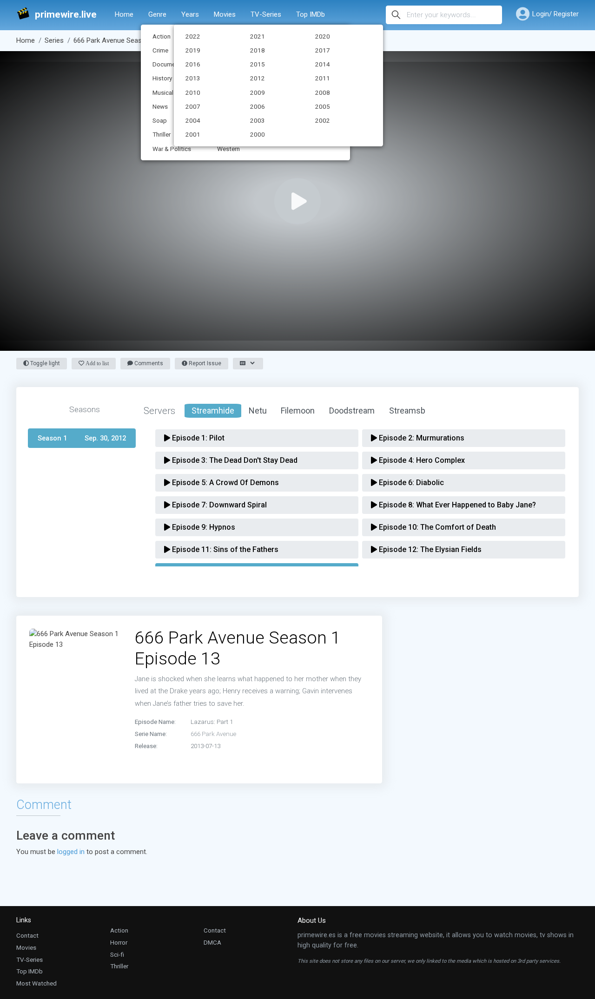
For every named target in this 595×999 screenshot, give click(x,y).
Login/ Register (555, 14)
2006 (257, 106)
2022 (192, 36)
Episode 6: (410, 482)
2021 (257, 36)
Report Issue (204, 363)
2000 (257, 134)
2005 (322, 106)
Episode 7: (218, 504)
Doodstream (352, 410)
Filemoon (298, 410)
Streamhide (213, 410)
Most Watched (36, 983)
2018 (257, 50)
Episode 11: (224, 549)
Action (119, 930)
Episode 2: (420, 438)
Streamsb (407, 410)
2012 (257, 78)
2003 (257, 120)
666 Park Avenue (213, 733)
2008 (322, 92)
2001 (192, 134)
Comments (148, 363)
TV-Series (266, 14)
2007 (192, 106)
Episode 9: (202, 527)
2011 (322, 78)
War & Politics (171, 148)
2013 (192, 78)
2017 (322, 50)
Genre (157, 14)
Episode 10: (436, 527)
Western (228, 148)
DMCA (212, 942)
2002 (322, 120)
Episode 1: (197, 438)
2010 (192, 92)
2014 (322, 64)
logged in (71, 852)
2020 (322, 36)
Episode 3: (234, 460)
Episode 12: (429, 549)
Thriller (119, 966)
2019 (192, 50)
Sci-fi (117, 954)
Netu (258, 410)
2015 (257, 64)
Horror (118, 942)
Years (190, 14)
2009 (257, 92)
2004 (192, 120)
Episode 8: (456, 504)
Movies (225, 14)
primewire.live (66, 14)
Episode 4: (421, 460)
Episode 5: (224, 482)
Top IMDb (310, 14)
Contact (27, 935)
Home (124, 14)
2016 (192, 64)
